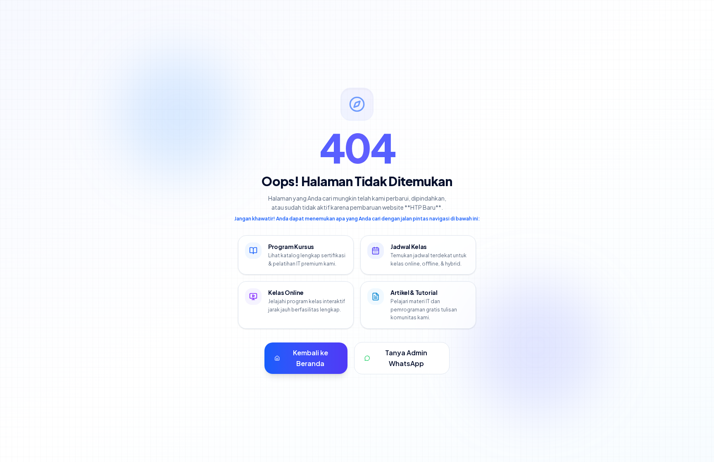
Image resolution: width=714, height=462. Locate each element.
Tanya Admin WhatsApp (406, 358)
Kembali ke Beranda (310, 358)
